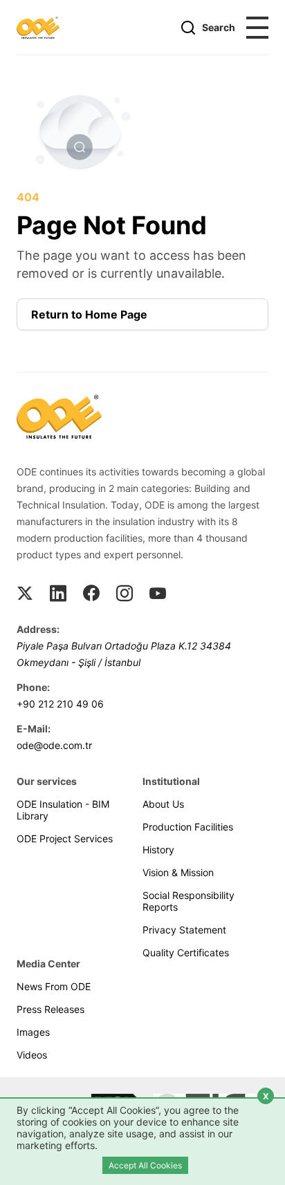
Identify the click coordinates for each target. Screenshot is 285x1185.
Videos (32, 1055)
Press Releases (50, 1009)
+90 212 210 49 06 (60, 704)
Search (218, 27)
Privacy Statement (184, 930)
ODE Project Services (65, 838)
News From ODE (54, 986)
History (158, 849)
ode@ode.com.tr (54, 745)
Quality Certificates (185, 952)
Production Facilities (187, 827)
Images (33, 1032)
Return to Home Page (89, 314)
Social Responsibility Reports (188, 901)
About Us (163, 804)
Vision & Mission (178, 872)
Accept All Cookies (145, 1165)
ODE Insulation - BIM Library (63, 810)
